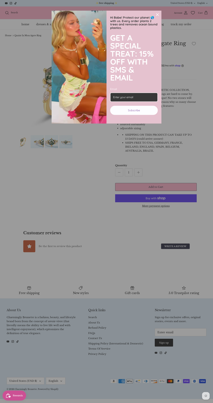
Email (113, 89)
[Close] (157, 15)
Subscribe (134, 110)
